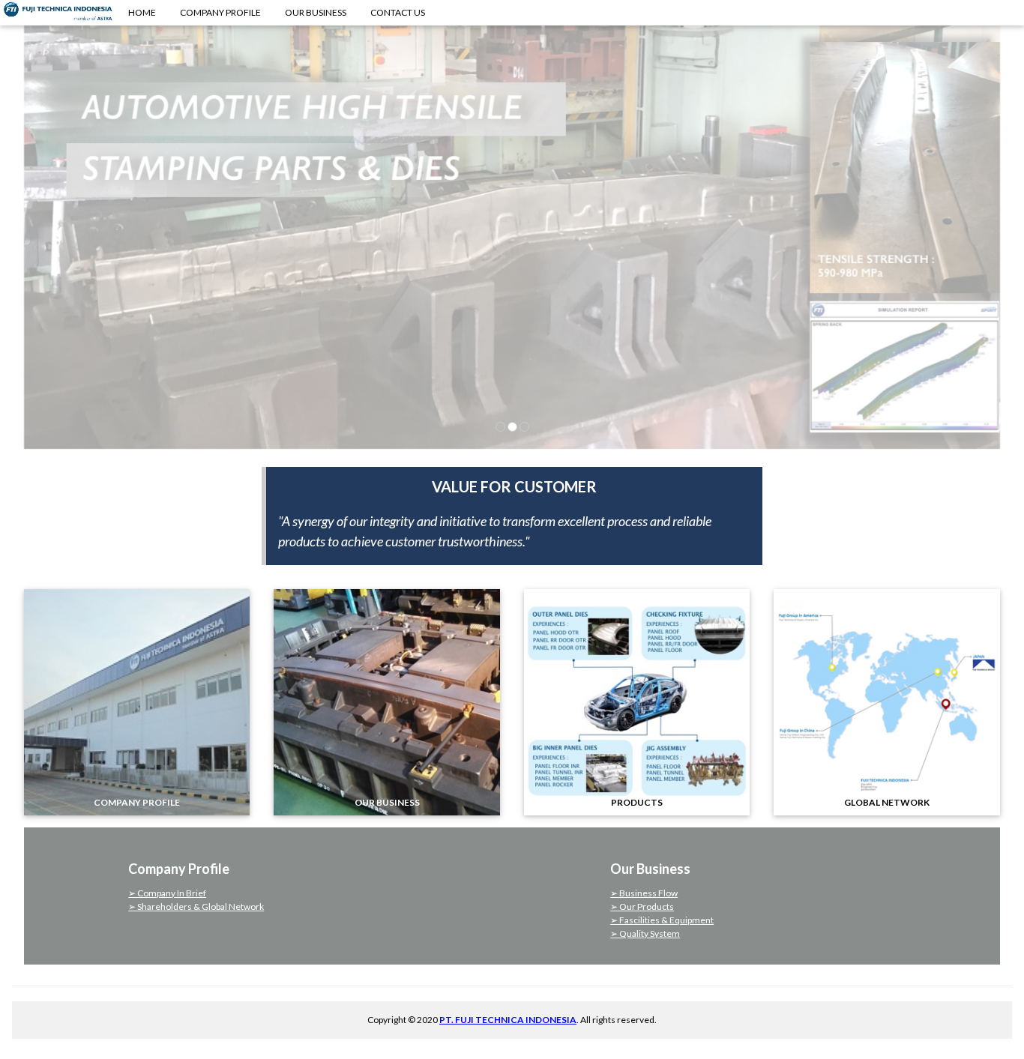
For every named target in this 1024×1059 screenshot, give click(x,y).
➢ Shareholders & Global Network (196, 906)
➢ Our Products (642, 906)
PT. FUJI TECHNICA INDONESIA (507, 1019)
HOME (142, 12)
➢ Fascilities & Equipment (662, 920)
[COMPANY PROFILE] (137, 700)
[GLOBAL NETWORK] (886, 700)
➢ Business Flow (644, 893)
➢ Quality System (645, 933)
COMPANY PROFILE (220, 12)
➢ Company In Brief (167, 893)
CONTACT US (397, 12)
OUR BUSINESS (315, 12)
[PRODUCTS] (637, 700)
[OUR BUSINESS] (386, 700)
